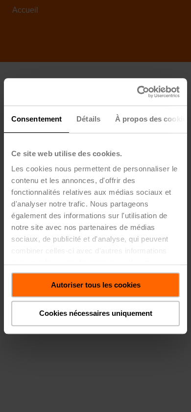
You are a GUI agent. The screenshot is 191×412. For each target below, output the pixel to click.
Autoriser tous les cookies (96, 285)
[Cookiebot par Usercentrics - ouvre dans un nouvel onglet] (137, 91)
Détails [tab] (88, 119)
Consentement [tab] (36, 119)
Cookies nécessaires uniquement (95, 313)
